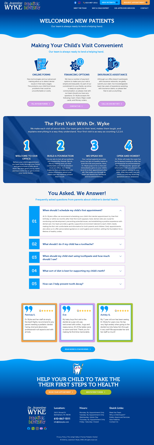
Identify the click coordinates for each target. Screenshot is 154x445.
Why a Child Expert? (117, 415)
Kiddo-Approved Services (119, 417)
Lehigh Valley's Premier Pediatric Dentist (84, 437)
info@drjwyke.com (61, 422)
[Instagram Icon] (79, 2)
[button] (136, 2)
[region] (39, 322)
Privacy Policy (61, 437)
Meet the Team (115, 412)
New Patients (114, 419)
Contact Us (113, 422)
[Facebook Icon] (75, 2)
